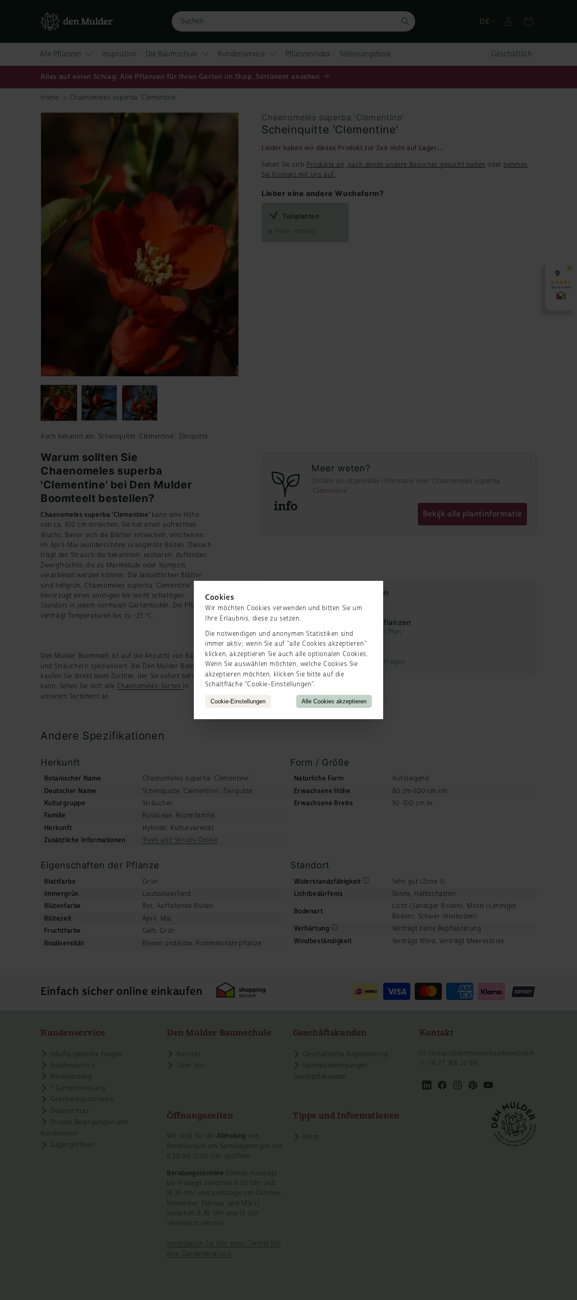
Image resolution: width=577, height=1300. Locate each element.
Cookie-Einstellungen (238, 701)
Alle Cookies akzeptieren (334, 701)
